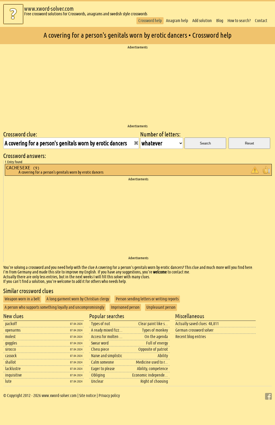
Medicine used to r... (152, 362)
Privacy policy (109, 395)
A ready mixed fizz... (106, 330)
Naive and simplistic (106, 356)
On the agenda (156, 336)
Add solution (202, 20)
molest (10, 336)
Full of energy (157, 343)
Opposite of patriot (153, 349)
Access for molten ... (106, 336)
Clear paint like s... (153, 323)
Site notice (87, 395)
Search (205, 143)
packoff (11, 323)
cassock (11, 356)
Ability (163, 356)
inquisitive (13, 375)
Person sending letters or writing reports (147, 299)
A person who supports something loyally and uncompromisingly (54, 307)
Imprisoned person (125, 307)
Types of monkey (155, 330)
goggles (11, 343)
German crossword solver (194, 330)
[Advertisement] (137, 87)
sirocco (10, 349)
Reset (249, 143)
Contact (261, 20)
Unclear (97, 381)
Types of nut (100, 323)
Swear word (99, 343)
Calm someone (102, 362)
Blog (219, 20)
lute (8, 381)
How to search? (239, 20)
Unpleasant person (161, 307)
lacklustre (13, 368)
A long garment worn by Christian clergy (77, 299)
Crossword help (150, 20)
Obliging (98, 375)
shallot (10, 362)
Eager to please (103, 368)
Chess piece (100, 349)
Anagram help (177, 20)
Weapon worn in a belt (22, 299)
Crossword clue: (20, 134)
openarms (12, 330)
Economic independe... (150, 375)
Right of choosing (154, 381)
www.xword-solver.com (49, 9)
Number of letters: (160, 134)
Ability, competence (152, 368)
